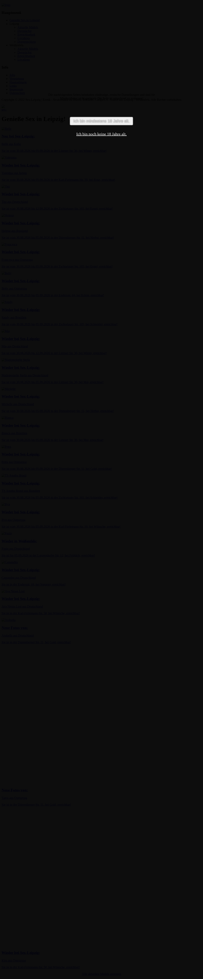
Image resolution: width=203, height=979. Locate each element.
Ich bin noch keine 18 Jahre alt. (101, 134)
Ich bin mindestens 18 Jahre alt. (101, 121)
